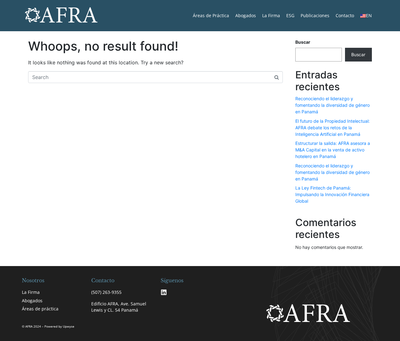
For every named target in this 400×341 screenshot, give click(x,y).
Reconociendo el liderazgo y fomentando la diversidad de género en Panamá (332, 105)
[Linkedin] (164, 292)
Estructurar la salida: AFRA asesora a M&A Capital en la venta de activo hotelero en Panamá (332, 150)
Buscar (302, 42)
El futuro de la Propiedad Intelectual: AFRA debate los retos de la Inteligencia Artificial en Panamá (332, 127)
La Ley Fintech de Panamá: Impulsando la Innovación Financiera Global (332, 194)
